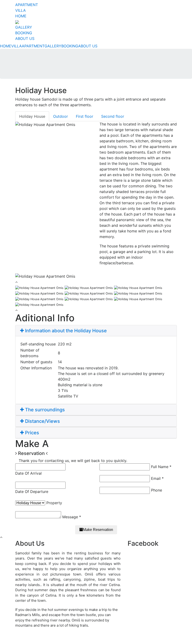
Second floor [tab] (112, 116)
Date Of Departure (31, 491)
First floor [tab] (84, 116)
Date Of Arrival (28, 473)
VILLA (20, 10)
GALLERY (23, 27)
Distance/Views (42, 421)
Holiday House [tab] (32, 116)
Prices (31, 432)
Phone (156, 490)
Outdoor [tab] (60, 116)
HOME (20, 16)
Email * (157, 478)
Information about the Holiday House (65, 330)
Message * (71, 517)
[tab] (96, 330)
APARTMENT (26, 4)
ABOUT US (24, 38)
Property (54, 502)
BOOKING (23, 32)
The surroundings (44, 410)
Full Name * (161, 466)
